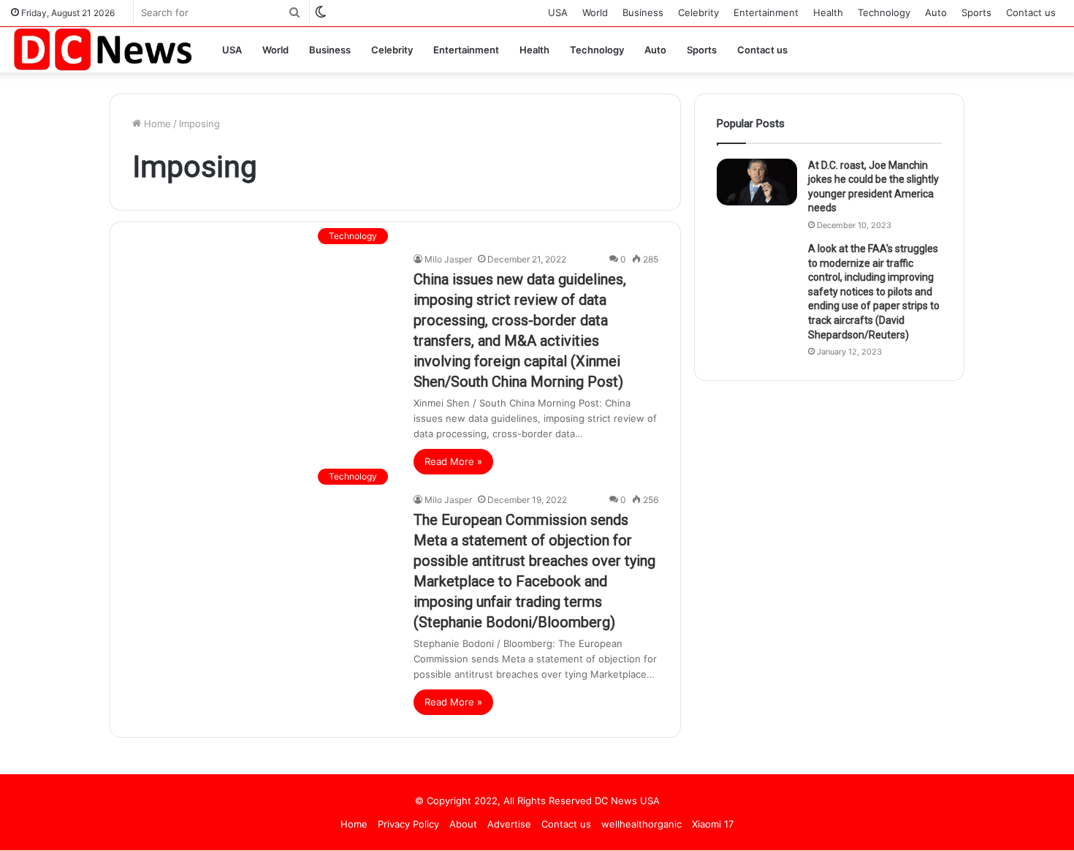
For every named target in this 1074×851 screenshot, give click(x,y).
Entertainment (766, 12)
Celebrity (698, 12)
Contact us (1031, 12)
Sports (976, 12)
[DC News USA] (102, 49)
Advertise (509, 824)
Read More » (453, 461)
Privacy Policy (408, 824)
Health (828, 12)
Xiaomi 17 (713, 824)
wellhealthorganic (641, 824)
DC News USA (627, 800)
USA (558, 12)
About (463, 824)
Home (156, 123)
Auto (936, 12)
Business (642, 12)
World (595, 12)
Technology (884, 12)
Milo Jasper (448, 259)
